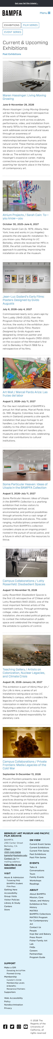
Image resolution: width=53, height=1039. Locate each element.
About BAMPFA (38, 894)
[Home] (14, 13)
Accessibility (10, 893)
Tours (32, 874)
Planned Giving (14, 974)
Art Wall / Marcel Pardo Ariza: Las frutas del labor (25, 393)
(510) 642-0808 (12, 852)
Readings (34, 884)
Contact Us (10, 858)
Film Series (30, 25)
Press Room (36, 937)
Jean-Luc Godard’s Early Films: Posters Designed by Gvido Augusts (23, 300)
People (33, 930)
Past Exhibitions (12, 54)
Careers (34, 950)
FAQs (32, 947)
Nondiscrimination (13, 1005)
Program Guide (37, 957)
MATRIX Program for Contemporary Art (39, 920)
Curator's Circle (14, 980)
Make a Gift (10, 967)
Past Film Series (38, 857)
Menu (44, 13)
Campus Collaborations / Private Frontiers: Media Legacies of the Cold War (25, 765)
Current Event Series (40, 844)
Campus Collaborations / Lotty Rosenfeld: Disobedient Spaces (24, 582)
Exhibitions (11, 25)
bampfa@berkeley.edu (15, 855)
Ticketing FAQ (13, 880)
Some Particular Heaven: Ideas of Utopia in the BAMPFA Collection (25, 485)
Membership (10, 977)
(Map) (7, 849)
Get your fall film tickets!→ (26, 3)
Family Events (37, 877)
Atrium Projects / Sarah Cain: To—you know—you (26, 216)
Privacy (8, 1008)
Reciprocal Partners (16, 989)
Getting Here (10, 889)
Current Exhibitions (39, 847)
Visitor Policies (11, 900)
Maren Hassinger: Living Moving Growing (24, 97)
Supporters (10, 992)
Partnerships (36, 954)
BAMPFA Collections (40, 914)
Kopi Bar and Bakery (40, 934)
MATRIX (34, 911)
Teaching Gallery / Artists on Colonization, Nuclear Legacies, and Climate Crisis (24, 673)
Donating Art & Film (16, 971)
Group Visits (10, 896)
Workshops (35, 880)
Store (7, 909)
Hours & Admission (14, 877)
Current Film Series (39, 851)
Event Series (12, 32)
